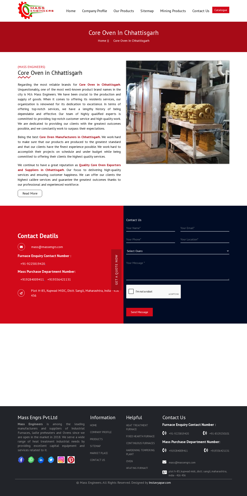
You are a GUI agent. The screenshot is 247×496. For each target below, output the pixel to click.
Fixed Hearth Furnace (140, 436)
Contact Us (200, 10)
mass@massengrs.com (181, 462)
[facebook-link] (21, 459)
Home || (103, 41)
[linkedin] (41, 459)
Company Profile (94, 10)
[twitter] (51, 459)
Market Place (99, 453)
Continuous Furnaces (140, 443)
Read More (29, 193)
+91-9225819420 (178, 433)
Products (96, 439)
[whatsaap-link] (31, 459)
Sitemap (147, 10)
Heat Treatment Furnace (137, 427)
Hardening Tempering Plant (140, 452)
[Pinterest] (71, 459)
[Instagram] (61, 459)
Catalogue (220, 10)
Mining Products (173, 10)
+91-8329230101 (219, 433)
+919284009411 (178, 450)
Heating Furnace (137, 468)
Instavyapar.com (160, 482)
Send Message (139, 312)
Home (71, 10)
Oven (129, 461)
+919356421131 (219, 450)
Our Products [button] (124, 10)
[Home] (36, 11)
